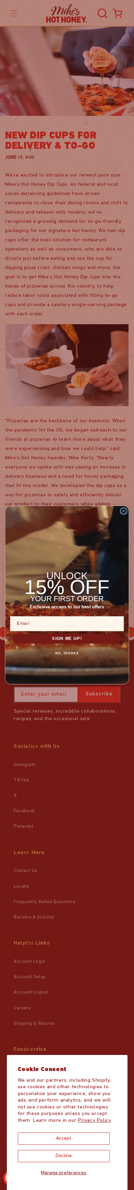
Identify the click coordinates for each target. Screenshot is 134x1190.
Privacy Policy (94, 1120)
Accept (63, 1138)
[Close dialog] (123, 511)
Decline (64, 1155)
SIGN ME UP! (67, 638)
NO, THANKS (67, 653)
